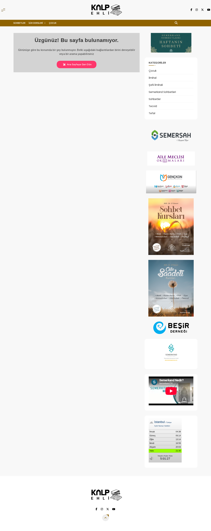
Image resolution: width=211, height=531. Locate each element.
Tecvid (153, 106)
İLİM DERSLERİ (36, 23)
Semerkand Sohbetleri (162, 92)
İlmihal (152, 78)
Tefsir (152, 113)
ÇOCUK (53, 23)
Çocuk (152, 70)
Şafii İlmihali (156, 85)
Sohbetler (19, 23)
